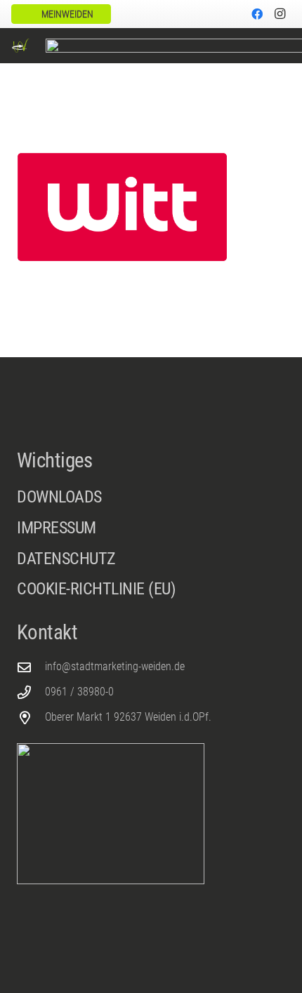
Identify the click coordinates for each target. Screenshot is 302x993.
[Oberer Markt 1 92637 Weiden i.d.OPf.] (31, 717)
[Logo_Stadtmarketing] (20, 46)
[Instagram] (279, 14)
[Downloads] (151, 497)
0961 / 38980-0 (79, 691)
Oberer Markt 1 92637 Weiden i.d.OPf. (128, 717)
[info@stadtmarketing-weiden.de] (31, 667)
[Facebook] (257, 14)
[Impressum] (151, 532)
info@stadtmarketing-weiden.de (115, 666)
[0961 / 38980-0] (31, 692)
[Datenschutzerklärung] (151, 562)
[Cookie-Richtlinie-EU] (151, 589)
